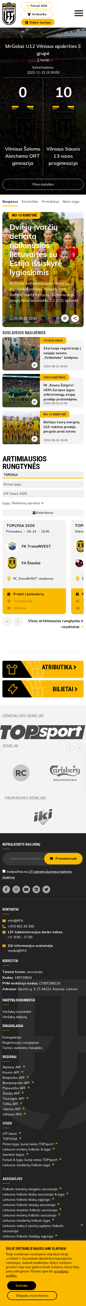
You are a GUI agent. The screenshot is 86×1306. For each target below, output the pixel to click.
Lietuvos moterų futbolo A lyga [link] (27, 1149)
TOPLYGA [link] (10, 1139)
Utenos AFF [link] (12, 1109)
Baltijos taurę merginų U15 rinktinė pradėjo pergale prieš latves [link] (61, 426)
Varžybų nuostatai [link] (16, 1011)
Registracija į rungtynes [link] (20, 1042)
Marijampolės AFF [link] (16, 1083)
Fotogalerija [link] (11, 1037)
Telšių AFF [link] (10, 1104)
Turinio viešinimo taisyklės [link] (22, 1048)
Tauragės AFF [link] (13, 1098)
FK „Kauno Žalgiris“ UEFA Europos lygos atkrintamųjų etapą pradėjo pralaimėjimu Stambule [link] (60, 394)
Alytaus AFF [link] (12, 1067)
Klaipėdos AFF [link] (14, 1077)
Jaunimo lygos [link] (13, 1154)
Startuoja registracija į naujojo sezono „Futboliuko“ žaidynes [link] (62, 352)
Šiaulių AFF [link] (11, 1093)
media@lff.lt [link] (17, 950)
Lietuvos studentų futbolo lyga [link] (26, 1165)
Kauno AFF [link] (11, 1072)
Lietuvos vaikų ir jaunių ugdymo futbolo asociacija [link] (33, 1228)
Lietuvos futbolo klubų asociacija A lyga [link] (33, 1194)
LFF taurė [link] (10, 1133)
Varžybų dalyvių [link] (14, 1017)
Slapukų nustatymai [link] (32, 1295)
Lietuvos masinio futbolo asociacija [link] (30, 1210)
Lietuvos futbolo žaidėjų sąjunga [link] (28, 1236)
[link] (9, 13)
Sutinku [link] (22, 1285)
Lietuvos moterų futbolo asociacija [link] (29, 1215)
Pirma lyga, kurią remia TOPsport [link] (28, 1144)
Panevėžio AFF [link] (14, 1088)
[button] (70, 747)
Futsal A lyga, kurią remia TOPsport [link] (30, 1160)
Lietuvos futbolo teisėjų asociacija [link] (29, 1205)
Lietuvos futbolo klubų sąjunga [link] (26, 1199)
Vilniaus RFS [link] (12, 1114)
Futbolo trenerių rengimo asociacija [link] (30, 1189)
